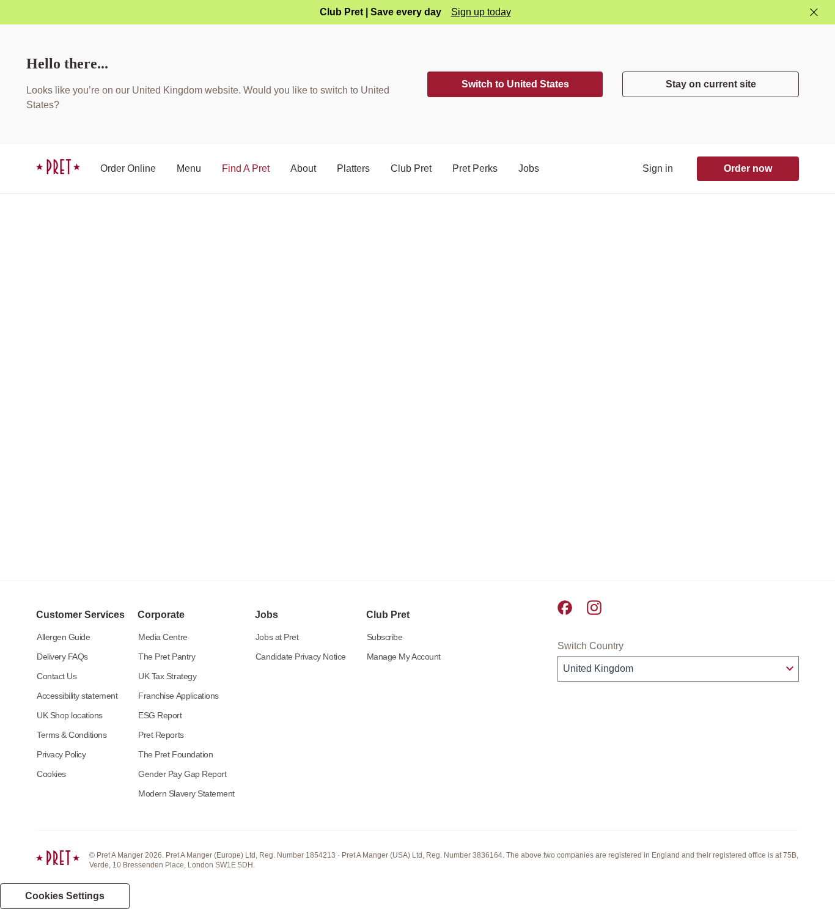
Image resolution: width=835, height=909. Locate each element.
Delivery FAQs (62, 656)
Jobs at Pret (277, 637)
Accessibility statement (77, 696)
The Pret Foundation (175, 754)
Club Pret (411, 168)
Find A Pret (246, 168)
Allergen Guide (63, 637)
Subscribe (385, 637)
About (303, 168)
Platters (353, 168)
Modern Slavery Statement (186, 793)
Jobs (528, 168)
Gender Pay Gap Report (182, 774)
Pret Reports (160, 735)
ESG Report (160, 715)
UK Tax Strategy (167, 676)
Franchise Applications (178, 696)
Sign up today (481, 12)
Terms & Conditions (72, 735)
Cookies (51, 774)
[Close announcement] (814, 12)
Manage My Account (404, 656)
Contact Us (56, 676)
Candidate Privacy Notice (301, 656)
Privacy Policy (61, 754)
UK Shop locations (70, 715)
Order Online (128, 168)
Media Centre (162, 637)
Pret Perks (475, 168)
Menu (189, 168)
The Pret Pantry (166, 656)
